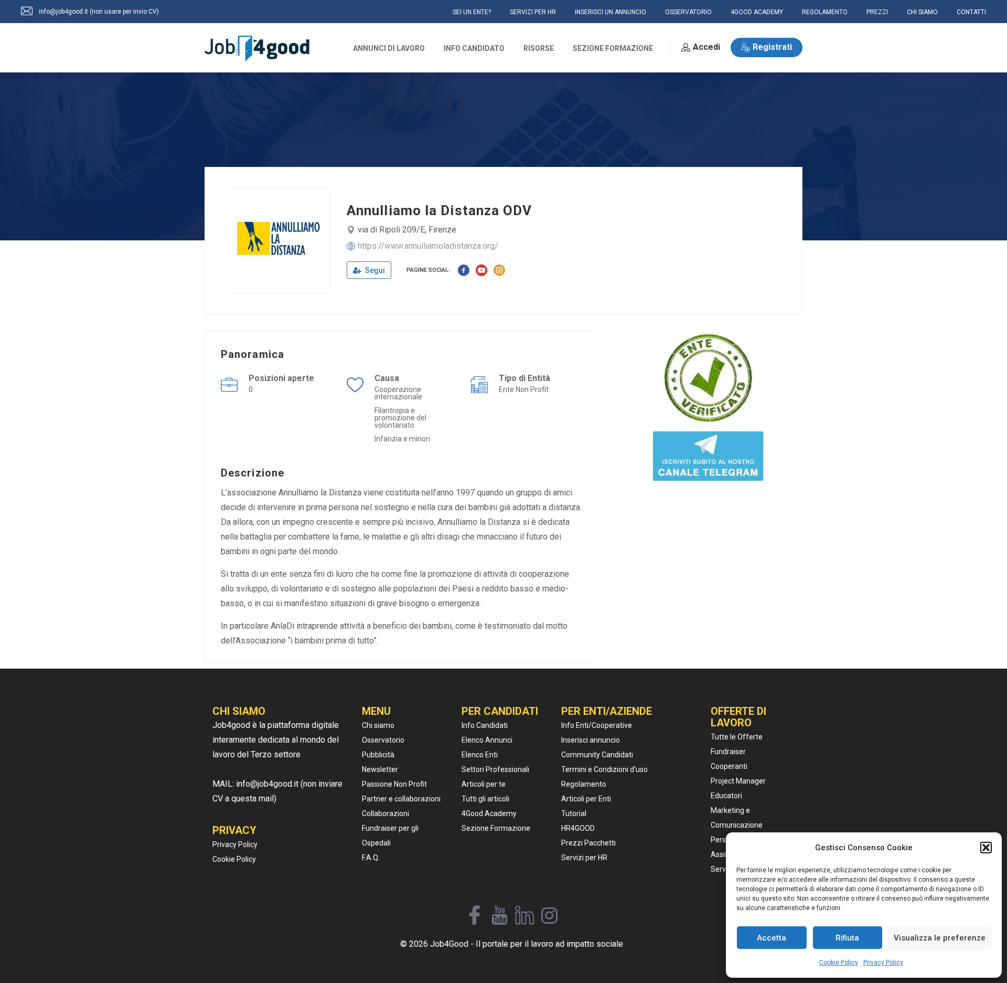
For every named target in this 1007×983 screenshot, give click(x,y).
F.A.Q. (371, 857)
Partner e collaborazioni (401, 799)
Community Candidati (597, 755)
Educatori (726, 795)
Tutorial (573, 813)
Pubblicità (378, 755)
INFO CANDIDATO (474, 48)
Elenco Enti (480, 755)
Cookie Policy (838, 962)
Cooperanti (729, 766)
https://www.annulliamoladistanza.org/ (428, 246)
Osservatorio (383, 740)
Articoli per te (484, 784)
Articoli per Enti (586, 799)
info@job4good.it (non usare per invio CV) (99, 11)
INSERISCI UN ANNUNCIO (610, 12)
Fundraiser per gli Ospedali (390, 835)
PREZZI (877, 12)
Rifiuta (847, 938)
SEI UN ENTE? (472, 12)
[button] (986, 847)
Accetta (771, 938)
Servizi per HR (584, 857)
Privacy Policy (883, 962)
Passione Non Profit (394, 784)
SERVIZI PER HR (533, 12)
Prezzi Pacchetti (588, 843)
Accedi (706, 47)
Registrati (772, 47)
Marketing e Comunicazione (737, 817)
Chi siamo (378, 725)
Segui (374, 270)
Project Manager (738, 781)
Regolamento (583, 784)
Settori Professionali (495, 769)
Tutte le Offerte (737, 737)
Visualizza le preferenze (939, 938)
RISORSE (538, 48)
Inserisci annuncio (590, 740)
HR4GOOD (578, 828)
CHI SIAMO (922, 12)
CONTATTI (971, 12)
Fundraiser (728, 751)
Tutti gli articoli (485, 799)
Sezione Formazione (496, 828)
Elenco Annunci (487, 740)
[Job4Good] (257, 48)
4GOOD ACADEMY (757, 12)
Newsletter (380, 769)
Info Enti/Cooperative (596, 725)
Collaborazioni (385, 813)
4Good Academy (489, 813)
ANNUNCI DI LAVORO (389, 48)
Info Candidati (485, 725)
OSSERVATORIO (688, 12)
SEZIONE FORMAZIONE (613, 48)
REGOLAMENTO (825, 12)
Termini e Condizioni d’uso (604, 769)
